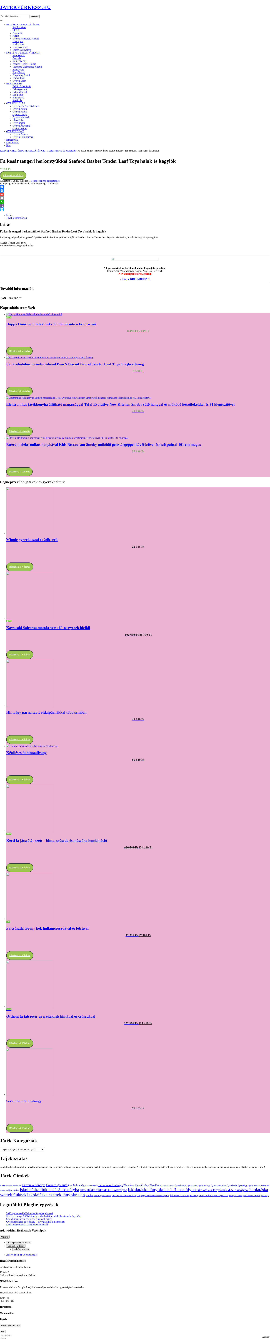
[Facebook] (135, 187)
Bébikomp (17, 94)
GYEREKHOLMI (15, 103)
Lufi (138, 1195)
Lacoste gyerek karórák (102, 1196)
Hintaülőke (13, 1190)
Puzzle (15, 35)
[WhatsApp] (135, 202)
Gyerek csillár (192, 1185)
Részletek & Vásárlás (19, 566)
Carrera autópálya (33, 1185)
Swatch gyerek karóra (200, 1195)
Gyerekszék (232, 1185)
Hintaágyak (18, 69)
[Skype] (135, 209)
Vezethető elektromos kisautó (27, 66)
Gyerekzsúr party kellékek (25, 106)
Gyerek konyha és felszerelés (61, 150)
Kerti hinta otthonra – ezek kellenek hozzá (27, 1224)
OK (2, 1332)
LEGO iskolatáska (127, 1195)
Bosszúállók (17, 1185)
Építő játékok (19, 27)
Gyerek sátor (19, 80)
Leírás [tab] (9, 215)
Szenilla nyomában (219, 1195)
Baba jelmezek (19, 92)
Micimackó (153, 1196)
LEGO (15, 30)
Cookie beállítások (16, 1246)
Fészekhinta (155, 1185)
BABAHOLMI (14, 83)
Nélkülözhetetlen (21, 1249)
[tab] (1, 20)
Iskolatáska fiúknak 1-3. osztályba (49, 1189)
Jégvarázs (87, 1195)
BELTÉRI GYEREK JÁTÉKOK (23, 24)
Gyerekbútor (18, 123)
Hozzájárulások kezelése (19, 1242)
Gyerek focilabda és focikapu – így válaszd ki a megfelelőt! (35, 1221)
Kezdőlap (5, 150)
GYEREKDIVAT (15, 131)
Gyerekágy (242, 1185)
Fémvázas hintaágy (110, 1185)
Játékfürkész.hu (25, 7)
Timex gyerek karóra (245, 1196)
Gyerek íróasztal (254, 1185)
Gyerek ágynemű (21, 125)
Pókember (175, 1195)
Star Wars (184, 1195)
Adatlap (265, 1337)
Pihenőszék (18, 97)
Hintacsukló (264, 1185)
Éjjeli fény (264, 1195)
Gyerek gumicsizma (22, 137)
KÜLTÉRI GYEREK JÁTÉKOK (23, 52)
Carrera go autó (57, 1185)
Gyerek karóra (19, 109)
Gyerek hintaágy (204, 1185)
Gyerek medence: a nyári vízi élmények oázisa (29, 1219)
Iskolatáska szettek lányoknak (54, 1194)
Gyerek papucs (20, 134)
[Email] (135, 198)
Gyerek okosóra (218, 1185)
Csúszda (16, 58)
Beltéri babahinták (21, 86)
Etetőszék (17, 100)
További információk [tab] (16, 218)
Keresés (34, 16)
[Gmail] (135, 194)
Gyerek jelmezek (21, 117)
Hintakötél (4, 1190)
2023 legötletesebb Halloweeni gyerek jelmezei (29, 1213)
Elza (70, 1185)
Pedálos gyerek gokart (24, 64)
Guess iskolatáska (168, 1185)
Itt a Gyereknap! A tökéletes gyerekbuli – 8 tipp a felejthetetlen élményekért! (43, 1216)
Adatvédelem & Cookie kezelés (22, 1254)
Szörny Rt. (233, 1196)
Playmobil (17, 33)
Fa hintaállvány (92, 1185)
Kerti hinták (18, 55)
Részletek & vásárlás (13, 175)
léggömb (145, 1195)
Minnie (161, 1195)
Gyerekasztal (180, 1185)
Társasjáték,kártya (21, 50)
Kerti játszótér (19, 61)
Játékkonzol (18, 44)
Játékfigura (17, 41)
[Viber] (135, 206)
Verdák (256, 1196)
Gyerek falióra (19, 111)
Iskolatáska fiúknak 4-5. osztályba (103, 1190)
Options (4, 1237)
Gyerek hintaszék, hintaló (25, 38)
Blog (8, 145)
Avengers (8, 1185)
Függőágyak (18, 72)
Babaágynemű (19, 89)
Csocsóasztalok (20, 47)
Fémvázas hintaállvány (136, 1185)
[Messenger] (135, 191)
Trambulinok (18, 78)
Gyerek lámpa (19, 114)
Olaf (167, 1195)
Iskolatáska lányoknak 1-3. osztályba (162, 1189)
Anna (2, 1185)
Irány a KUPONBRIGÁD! (136, 279)
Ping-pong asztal (21, 75)
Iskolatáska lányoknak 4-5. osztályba (222, 1190)
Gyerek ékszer (19, 128)
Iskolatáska (17, 120)
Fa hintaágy (79, 1185)
